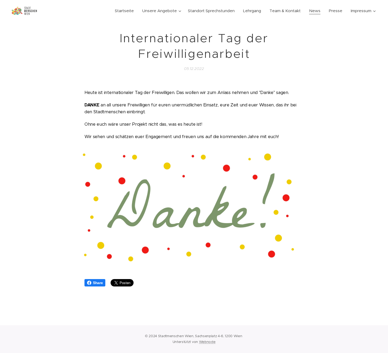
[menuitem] (125, 10)
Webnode (207, 342)
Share (98, 283)
